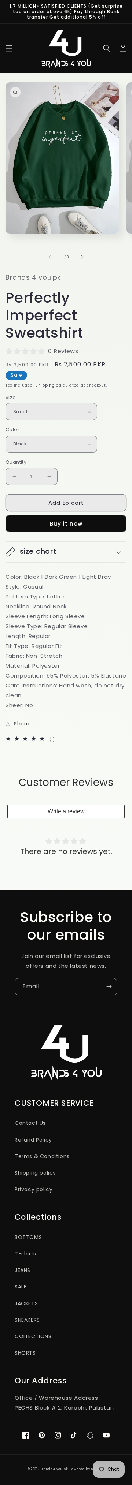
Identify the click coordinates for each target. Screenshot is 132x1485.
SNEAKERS (27, 1320)
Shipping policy (35, 1172)
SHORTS (25, 1353)
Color (12, 429)
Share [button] (22, 723)
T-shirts (25, 1253)
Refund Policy (33, 1139)
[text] (66, 577)
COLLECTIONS (33, 1336)
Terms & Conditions (42, 1156)
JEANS (22, 1270)
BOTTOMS (28, 1237)
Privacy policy (33, 1189)
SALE (20, 1286)
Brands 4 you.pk (54, 1469)
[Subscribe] (109, 986)
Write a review (66, 811)
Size (11, 397)
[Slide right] (82, 257)
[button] (9, 48)
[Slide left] (50, 257)
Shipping (45, 385)
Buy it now (66, 523)
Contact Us (30, 1123)
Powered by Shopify (87, 1469)
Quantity (16, 462)
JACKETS (26, 1303)
